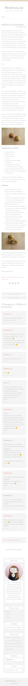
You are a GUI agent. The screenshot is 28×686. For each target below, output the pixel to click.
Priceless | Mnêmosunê (13, 540)
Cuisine (18, 277)
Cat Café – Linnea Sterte (12, 638)
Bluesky (7, 611)
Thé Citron (7, 314)
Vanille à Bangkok (13, 298)
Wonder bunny (9, 649)
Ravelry (7, 617)
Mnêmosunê (14, 8)
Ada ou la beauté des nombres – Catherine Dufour (14, 646)
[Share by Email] (18, 283)
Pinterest (7, 614)
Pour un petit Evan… (14, 294)
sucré (6, 279)
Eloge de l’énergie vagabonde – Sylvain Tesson (14, 643)
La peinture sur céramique (12, 641)
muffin (3, 279)
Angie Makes (19, 681)
